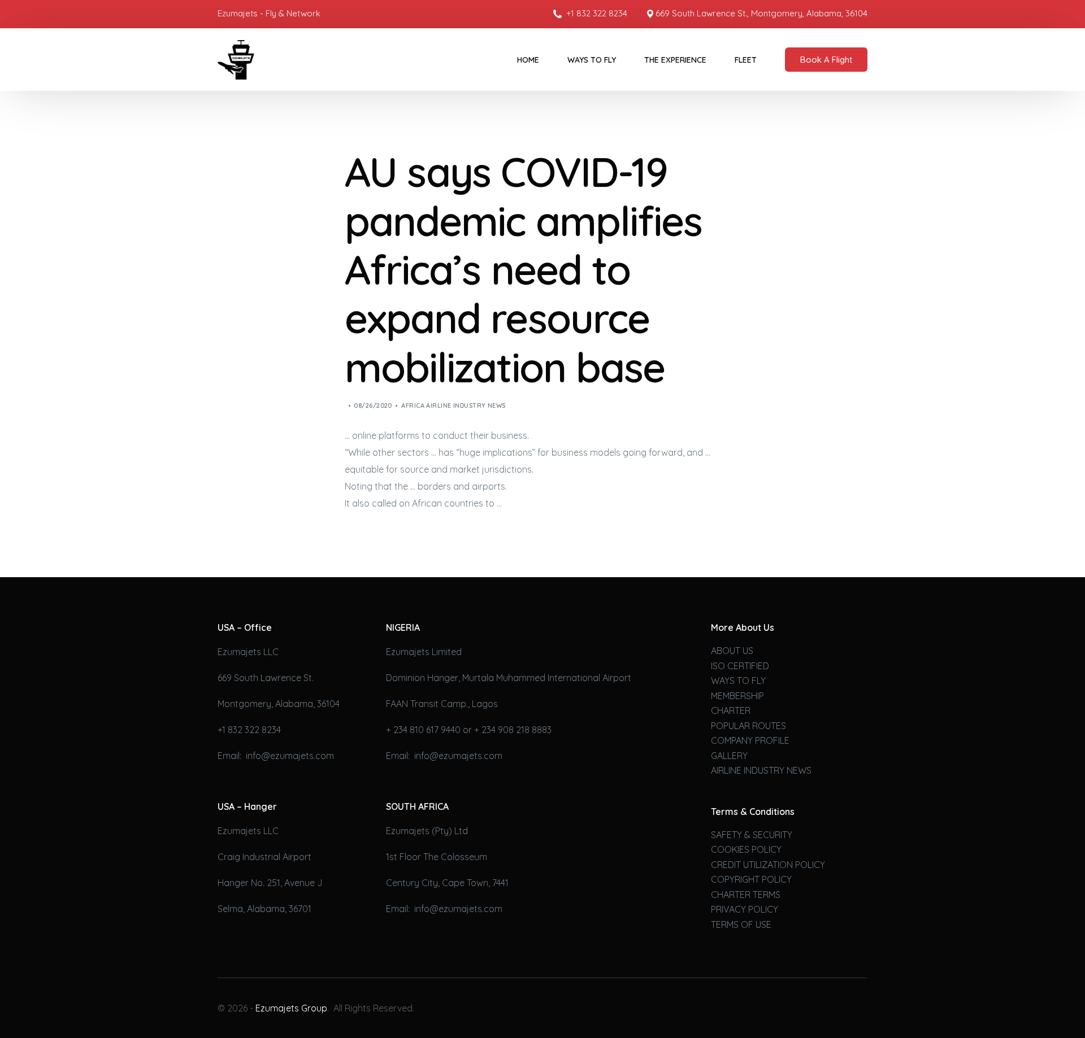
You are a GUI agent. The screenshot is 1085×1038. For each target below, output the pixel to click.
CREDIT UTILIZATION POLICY (768, 864)
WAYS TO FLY (738, 680)
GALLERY (729, 755)
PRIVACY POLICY (744, 909)
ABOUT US (732, 650)
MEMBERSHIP (737, 695)
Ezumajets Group (291, 1008)
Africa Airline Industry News (453, 405)
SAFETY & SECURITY (751, 834)
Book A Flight (826, 59)
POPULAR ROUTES (748, 725)
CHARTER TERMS (745, 894)
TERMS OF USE (741, 924)
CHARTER (730, 710)
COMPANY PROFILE (750, 740)
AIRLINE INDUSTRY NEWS (761, 770)
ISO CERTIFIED (740, 665)
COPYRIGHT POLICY (751, 879)
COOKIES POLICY (746, 849)
